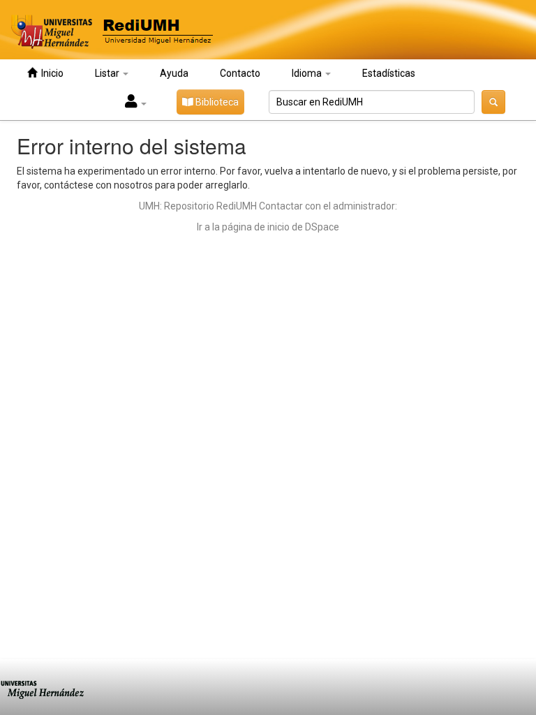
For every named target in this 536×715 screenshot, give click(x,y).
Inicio (50, 73)
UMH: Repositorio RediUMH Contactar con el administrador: (268, 206)
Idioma (308, 73)
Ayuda (174, 73)
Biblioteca (216, 102)
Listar (108, 73)
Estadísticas (388, 73)
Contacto (240, 73)
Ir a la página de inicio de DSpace (268, 227)
